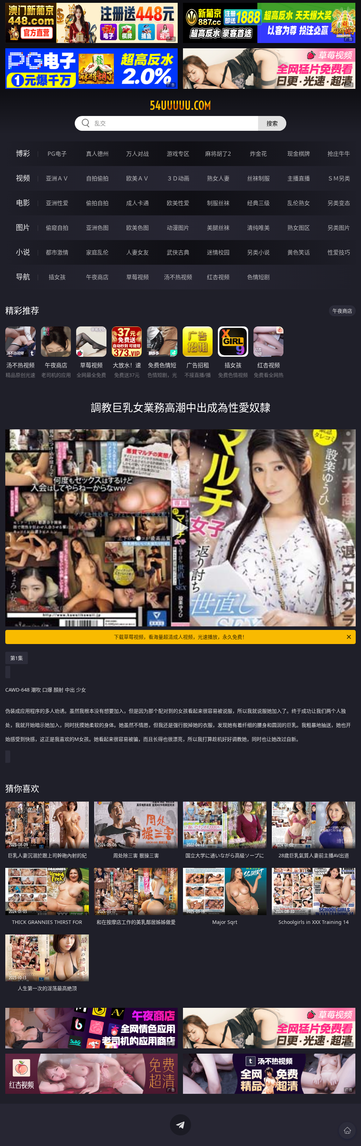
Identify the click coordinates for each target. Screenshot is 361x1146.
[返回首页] (347, 1130)
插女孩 (57, 277)
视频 (23, 178)
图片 (23, 227)
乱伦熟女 (298, 203)
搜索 (272, 123)
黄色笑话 (298, 252)
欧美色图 (137, 228)
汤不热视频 (178, 277)
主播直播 (298, 178)
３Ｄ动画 (178, 178)
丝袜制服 (258, 178)
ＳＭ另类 (339, 178)
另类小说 (258, 252)
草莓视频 (137, 277)
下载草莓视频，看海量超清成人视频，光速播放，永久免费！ (180, 636)
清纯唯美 (258, 228)
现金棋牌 (298, 154)
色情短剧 (258, 277)
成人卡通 (137, 203)
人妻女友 (137, 252)
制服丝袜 (218, 203)
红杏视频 (218, 277)
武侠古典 (178, 252)
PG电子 (57, 154)
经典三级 (258, 203)
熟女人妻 (218, 178)
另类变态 (339, 203)
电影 (23, 203)
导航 (23, 277)
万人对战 (137, 154)
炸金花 (258, 154)
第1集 (16, 658)
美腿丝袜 (218, 228)
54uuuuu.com (180, 105)
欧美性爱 (178, 203)
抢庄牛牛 (339, 154)
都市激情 (57, 252)
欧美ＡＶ (137, 178)
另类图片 (339, 228)
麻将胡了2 (218, 154)
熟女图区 (298, 228)
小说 (23, 252)
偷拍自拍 (97, 203)
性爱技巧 (339, 252)
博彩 (23, 153)
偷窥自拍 (57, 228)
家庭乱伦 (97, 252)
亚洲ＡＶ (57, 178)
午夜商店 (97, 277)
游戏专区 (178, 154)
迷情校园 (218, 252)
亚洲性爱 (57, 203)
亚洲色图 (97, 228)
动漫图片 (178, 228)
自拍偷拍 (97, 178)
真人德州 (97, 154)
